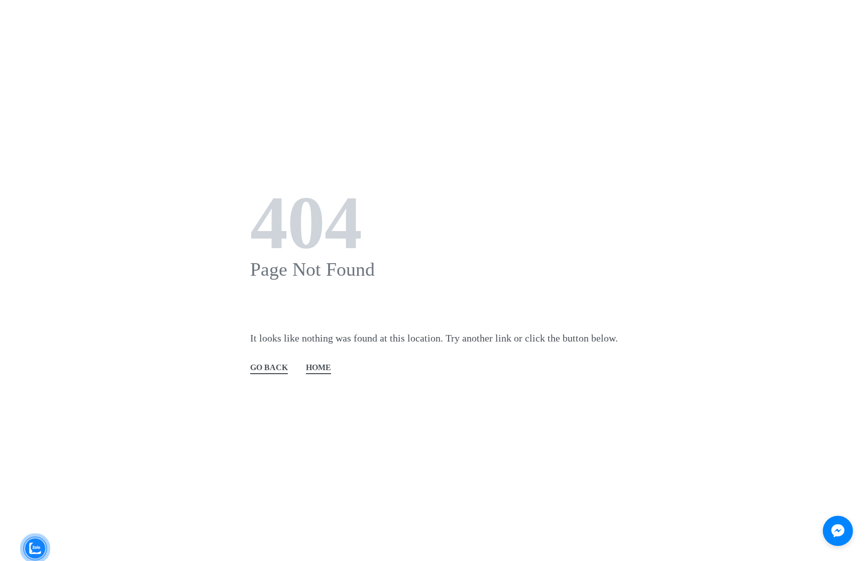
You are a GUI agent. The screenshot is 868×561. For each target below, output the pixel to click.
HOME (318, 368)
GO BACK (269, 368)
